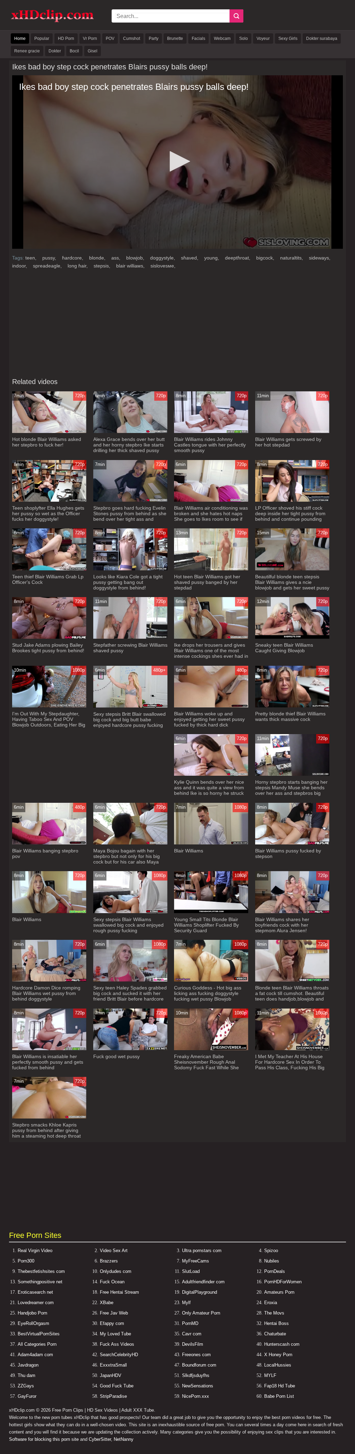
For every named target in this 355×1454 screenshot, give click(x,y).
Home (20, 38)
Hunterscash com (282, 1344)
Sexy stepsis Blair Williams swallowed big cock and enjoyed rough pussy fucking (128, 925)
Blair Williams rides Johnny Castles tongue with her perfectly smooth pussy (210, 444)
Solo (243, 38)
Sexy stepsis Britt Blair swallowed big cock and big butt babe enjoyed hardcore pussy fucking (129, 719)
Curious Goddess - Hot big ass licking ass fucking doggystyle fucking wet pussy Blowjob (207, 993)
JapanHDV (110, 1375)
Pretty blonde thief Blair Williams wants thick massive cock (290, 716)
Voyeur (263, 38)
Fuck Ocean (112, 1281)
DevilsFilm (192, 1344)
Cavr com (191, 1333)
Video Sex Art (114, 1250)
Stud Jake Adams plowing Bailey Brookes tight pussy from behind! (48, 647)
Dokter (55, 51)
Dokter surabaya (321, 38)
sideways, (319, 258)
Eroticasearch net (35, 1292)
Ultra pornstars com (202, 1250)
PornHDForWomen (283, 1281)
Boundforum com (199, 1365)
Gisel (92, 51)
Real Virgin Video (35, 1250)
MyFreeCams (195, 1261)
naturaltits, (292, 258)
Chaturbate (275, 1333)
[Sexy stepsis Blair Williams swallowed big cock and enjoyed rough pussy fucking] (130, 911)
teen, (31, 258)
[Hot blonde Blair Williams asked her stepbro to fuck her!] (49, 431)
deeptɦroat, (238, 258)
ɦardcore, (73, 258)
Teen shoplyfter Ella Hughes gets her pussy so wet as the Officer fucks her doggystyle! (48, 513)
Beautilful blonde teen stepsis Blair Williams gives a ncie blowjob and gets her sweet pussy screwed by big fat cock (292, 585)
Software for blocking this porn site (44, 1439)
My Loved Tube (115, 1333)
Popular (41, 38)
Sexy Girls (287, 38)
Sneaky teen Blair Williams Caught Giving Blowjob (284, 647)
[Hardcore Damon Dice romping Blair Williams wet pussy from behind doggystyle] (49, 980)
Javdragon (28, 1365)
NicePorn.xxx (195, 1396)
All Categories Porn (37, 1344)
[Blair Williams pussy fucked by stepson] (292, 842)
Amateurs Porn (279, 1292)
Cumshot (131, 38)
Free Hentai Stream (119, 1292)
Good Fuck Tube (116, 1385)
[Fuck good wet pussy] (130, 1048)
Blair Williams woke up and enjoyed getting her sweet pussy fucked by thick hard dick (209, 719)
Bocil (74, 51)
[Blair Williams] (211, 842)
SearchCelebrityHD (119, 1354)
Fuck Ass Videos (117, 1344)
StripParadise (113, 1396)
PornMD (190, 1323)
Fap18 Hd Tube (279, 1385)
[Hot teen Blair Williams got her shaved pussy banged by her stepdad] (211, 568)
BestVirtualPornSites (39, 1333)
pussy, (50, 258)
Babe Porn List (279, 1396)
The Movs (274, 1313)
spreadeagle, (48, 266)
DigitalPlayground (199, 1292)
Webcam (222, 38)
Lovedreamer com (36, 1302)
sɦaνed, (190, 258)
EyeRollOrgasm (33, 1323)
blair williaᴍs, (131, 266)
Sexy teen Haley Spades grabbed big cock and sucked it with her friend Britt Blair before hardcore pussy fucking (130, 996)
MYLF (270, 1375)
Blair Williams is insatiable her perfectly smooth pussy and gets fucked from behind (47, 1062)
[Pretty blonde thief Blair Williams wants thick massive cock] (292, 705)
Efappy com (112, 1323)
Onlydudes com (115, 1271)
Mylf (186, 1302)
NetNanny (123, 1439)
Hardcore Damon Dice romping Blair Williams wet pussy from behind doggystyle (46, 993)
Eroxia (270, 1302)
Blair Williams (188, 850)
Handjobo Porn (32, 1313)
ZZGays (26, 1385)
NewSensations (197, 1385)
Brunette (175, 38)
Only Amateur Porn (201, 1313)
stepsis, (103, 266)
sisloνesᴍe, (162, 266)
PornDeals (274, 1271)
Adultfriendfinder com (203, 1281)
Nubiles (271, 1261)
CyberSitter (100, 1439)
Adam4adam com (35, 1354)
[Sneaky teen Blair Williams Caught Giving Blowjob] (292, 637)
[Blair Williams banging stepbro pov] (49, 842)
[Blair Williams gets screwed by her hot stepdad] (292, 431)
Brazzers (109, 1261)
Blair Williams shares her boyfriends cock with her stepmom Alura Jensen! (282, 925)
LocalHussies (277, 1365)
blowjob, (136, 258)
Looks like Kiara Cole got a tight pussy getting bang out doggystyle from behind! (128, 582)
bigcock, (266, 258)
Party (153, 38)
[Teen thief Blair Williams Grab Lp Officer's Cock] (49, 568)
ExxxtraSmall (113, 1365)
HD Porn (66, 38)
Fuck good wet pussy (116, 1056)
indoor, (20, 266)
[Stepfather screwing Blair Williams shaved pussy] (130, 637)
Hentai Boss (276, 1323)
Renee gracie (27, 51)
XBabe (106, 1302)
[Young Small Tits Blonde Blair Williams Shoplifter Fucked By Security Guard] (211, 911)
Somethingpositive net (40, 1281)
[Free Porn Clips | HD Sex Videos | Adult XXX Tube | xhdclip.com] (52, 21)
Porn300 (26, 1261)
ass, (116, 258)
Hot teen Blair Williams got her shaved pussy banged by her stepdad (207, 582)
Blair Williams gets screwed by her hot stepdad (288, 442)
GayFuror (27, 1396)
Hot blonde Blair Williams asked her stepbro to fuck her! (46, 442)
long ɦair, (78, 266)
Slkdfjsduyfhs (195, 1375)
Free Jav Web (114, 1313)
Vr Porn (90, 38)
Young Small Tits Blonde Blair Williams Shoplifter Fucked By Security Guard (206, 925)
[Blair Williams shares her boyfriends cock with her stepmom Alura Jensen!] (292, 911)
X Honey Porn (278, 1354)
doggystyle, (163, 258)
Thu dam (26, 1375)
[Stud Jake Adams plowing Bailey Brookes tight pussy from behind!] (49, 637)
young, (212, 258)
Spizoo (271, 1250)
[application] (177, 162)
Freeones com (196, 1354)
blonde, (98, 258)
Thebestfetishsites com (41, 1271)
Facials (198, 38)
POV (110, 38)
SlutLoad (191, 1271)
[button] (177, 161)
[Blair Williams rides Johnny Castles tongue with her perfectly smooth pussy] (211, 431)
